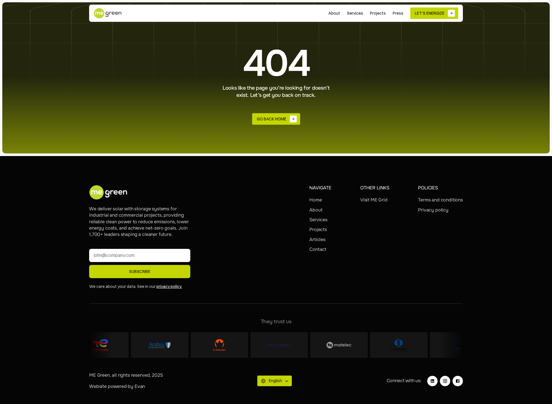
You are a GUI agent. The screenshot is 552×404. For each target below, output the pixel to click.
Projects (318, 229)
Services (318, 220)
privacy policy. (169, 286)
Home (315, 200)
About (315, 210)
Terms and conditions (440, 200)
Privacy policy (433, 210)
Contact (317, 249)
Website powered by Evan (117, 386)
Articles (317, 239)
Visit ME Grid (374, 200)
